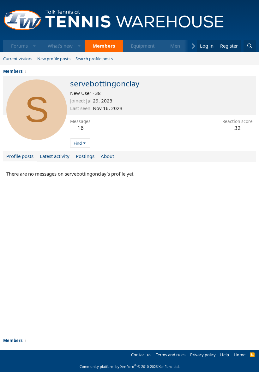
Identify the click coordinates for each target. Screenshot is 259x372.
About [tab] (107, 156)
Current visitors (17, 58)
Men (175, 46)
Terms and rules (170, 354)
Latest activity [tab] (54, 156)
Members (104, 46)
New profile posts (53, 58)
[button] (34, 46)
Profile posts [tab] (19, 156)
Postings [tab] (85, 156)
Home (239, 354)
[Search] (250, 46)
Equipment (142, 46)
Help (224, 354)
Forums (19, 46)
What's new (60, 46)
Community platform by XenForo (130, 366)
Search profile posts (94, 58)
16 (80, 127)
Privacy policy (203, 354)
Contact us (141, 354)
